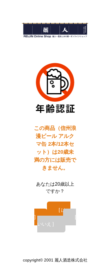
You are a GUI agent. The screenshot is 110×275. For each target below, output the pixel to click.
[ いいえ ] (56, 220)
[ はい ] (52, 213)
